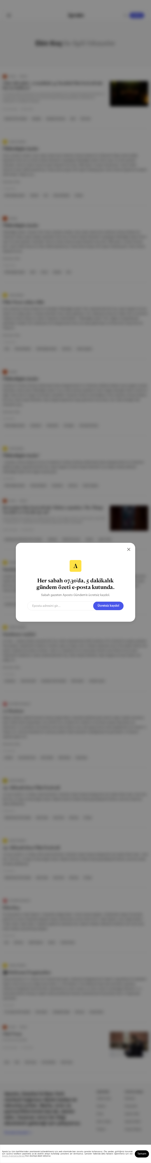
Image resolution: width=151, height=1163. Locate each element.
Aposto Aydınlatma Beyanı (13, 1156)
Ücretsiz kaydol (108, 605)
